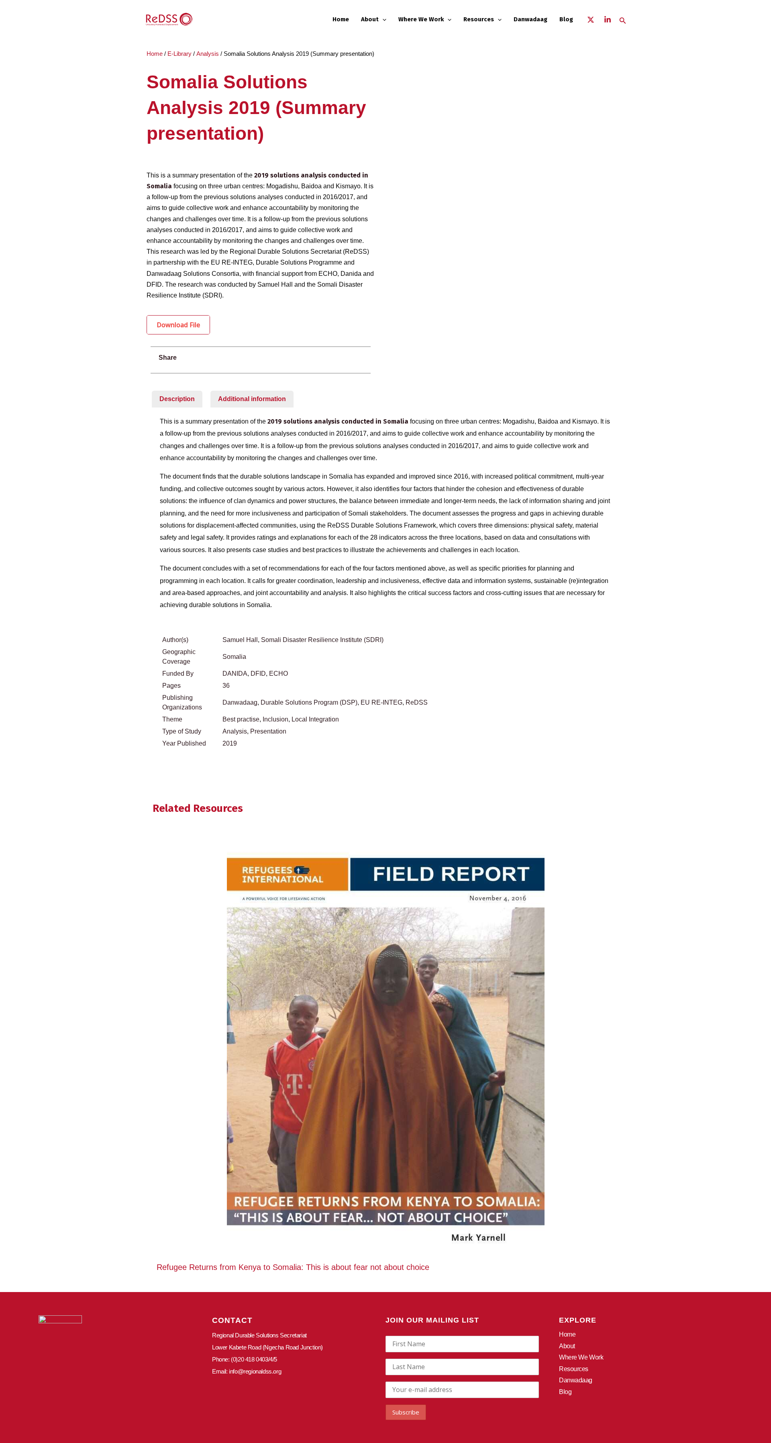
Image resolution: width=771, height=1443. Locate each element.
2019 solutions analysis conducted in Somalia (337, 421)
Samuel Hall (240, 639)
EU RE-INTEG (381, 702)
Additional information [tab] (252, 398)
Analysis (207, 53)
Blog (566, 19)
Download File (178, 324)
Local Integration (315, 719)
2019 (229, 743)
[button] (382, 19)
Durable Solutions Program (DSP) (309, 702)
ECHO (278, 673)
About (370, 19)
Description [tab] (177, 398)
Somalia (234, 656)
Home (340, 19)
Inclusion (275, 719)
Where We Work (421, 19)
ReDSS (417, 702)
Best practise (240, 719)
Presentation (268, 731)
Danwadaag (530, 19)
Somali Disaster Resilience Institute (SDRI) (322, 639)
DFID (258, 673)
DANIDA (234, 673)
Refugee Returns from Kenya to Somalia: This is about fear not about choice (293, 1267)
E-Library (179, 53)
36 (226, 685)
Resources (478, 19)
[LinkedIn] (607, 19)
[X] (590, 19)
